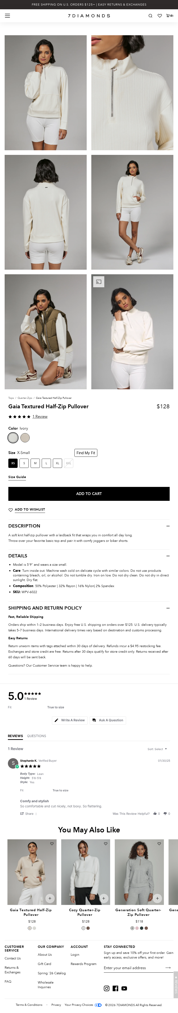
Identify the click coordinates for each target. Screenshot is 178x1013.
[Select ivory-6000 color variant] (83, 928)
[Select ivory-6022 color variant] (34, 928)
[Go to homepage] (89, 15)
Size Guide (17, 477)
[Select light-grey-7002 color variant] (132, 928)
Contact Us (13, 958)
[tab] (70, 720)
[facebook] (115, 988)
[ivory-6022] (13, 437)
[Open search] (150, 16)
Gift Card (44, 964)
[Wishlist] (159, 16)
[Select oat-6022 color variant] (30, 928)
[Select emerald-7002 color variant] (141, 928)
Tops (11, 398)
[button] (29, 813)
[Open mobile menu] (7, 16)
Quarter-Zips (25, 398)
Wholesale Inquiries (46, 984)
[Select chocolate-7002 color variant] (146, 928)
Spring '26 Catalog (52, 973)
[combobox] (158, 749)
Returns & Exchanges (12, 970)
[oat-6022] (25, 437)
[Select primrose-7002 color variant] (137, 928)
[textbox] (169, 750)
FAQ (8, 981)
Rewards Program (83, 964)
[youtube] (124, 988)
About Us (45, 954)
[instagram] (106, 988)
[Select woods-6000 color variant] (88, 928)
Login (75, 954)
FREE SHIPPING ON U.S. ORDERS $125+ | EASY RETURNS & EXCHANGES (89, 4)
